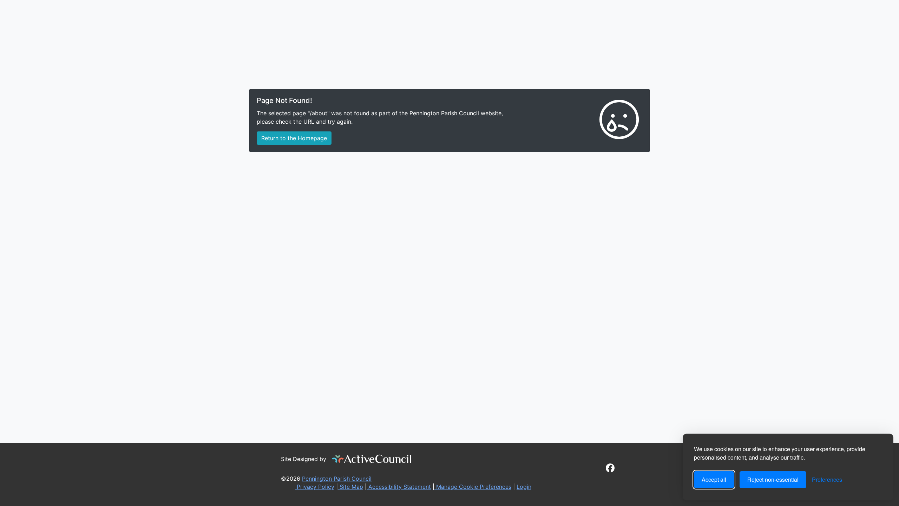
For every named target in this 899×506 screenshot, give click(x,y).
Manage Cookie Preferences (472, 486)
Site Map (350, 486)
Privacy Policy (314, 486)
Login (524, 486)
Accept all (714, 479)
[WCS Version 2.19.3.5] (372, 458)
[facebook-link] (610, 469)
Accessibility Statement (399, 486)
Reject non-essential (773, 479)
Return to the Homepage (294, 138)
